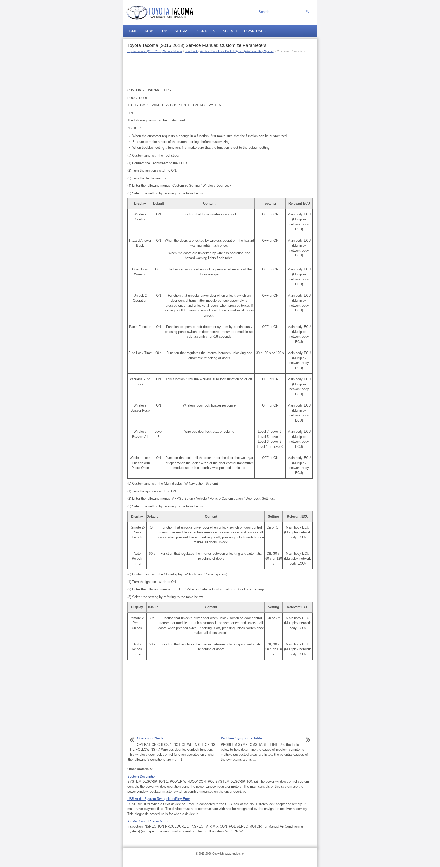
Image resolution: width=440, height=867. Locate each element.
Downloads (255, 31)
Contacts (206, 31)
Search (230, 31)
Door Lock (191, 51)
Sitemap (182, 31)
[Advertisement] (220, 70)
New (149, 31)
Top (163, 31)
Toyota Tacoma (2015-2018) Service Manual (154, 51)
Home (132, 31)
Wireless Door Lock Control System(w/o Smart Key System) (237, 51)
